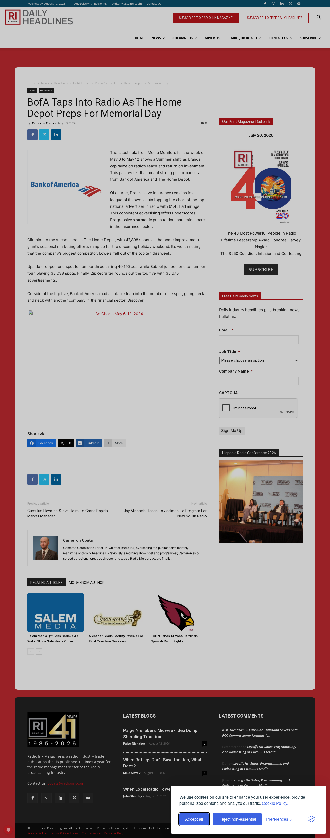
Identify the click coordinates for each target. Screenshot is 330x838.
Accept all (194, 819)
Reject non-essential (237, 819)
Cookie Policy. (275, 803)
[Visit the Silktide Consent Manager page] (311, 819)
